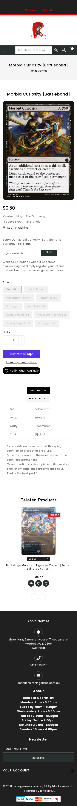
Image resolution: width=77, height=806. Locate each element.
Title (6, 282)
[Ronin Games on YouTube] (45, 4)
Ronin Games (38, 71)
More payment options (21, 362)
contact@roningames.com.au (38, 683)
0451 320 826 (38, 665)
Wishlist (47, 10)
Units (6, 332)
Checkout (31, 10)
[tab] (38, 390)
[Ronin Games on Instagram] (38, 4)
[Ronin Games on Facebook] (31, 4)
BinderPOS (47, 791)
